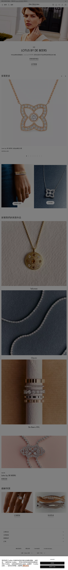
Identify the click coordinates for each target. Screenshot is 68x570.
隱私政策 (25, 565)
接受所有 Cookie (52, 566)
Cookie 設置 (52, 559)
